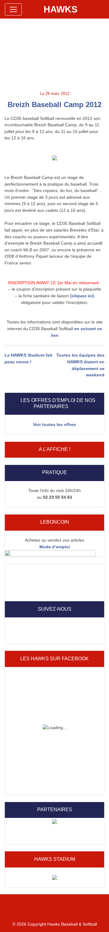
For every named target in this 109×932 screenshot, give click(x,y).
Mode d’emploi (54, 546)
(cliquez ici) (82, 295)
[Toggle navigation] (13, 9)
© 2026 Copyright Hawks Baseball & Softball (54, 924)
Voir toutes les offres (54, 424)
